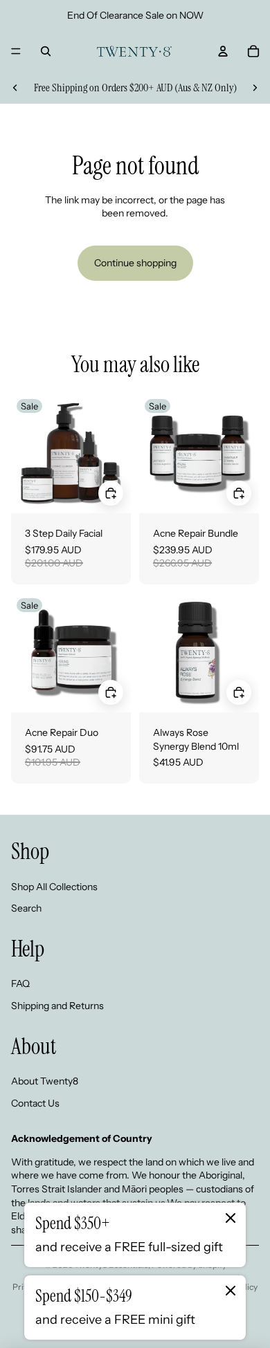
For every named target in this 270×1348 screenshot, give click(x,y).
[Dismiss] (230, 1218)
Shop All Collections (54, 886)
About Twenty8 (44, 1081)
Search (26, 908)
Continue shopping (135, 263)
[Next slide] (255, 88)
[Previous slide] (15, 88)
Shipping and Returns (57, 1005)
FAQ (20, 983)
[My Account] (223, 51)
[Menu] (16, 51)
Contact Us (35, 1103)
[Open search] (45, 51)
